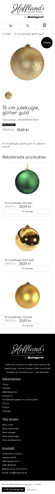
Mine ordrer (7, 425)
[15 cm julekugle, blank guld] (27, 238)
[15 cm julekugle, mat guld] (27, 295)
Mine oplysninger (10, 436)
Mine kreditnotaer (10, 429)
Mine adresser (9, 432)
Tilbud (5, 384)
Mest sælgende (9, 392)
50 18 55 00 (21, 469)
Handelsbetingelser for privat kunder (20, 400)
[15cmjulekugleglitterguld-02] (8, 95)
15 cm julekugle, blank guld (19, 260)
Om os (5, 403)
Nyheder (6, 388)
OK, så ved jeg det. (14, 490)
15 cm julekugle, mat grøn (18, 203)
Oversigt (6, 411)
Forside (6, 34)
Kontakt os (7, 396)
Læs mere (31, 490)
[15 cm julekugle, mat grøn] (27, 181)
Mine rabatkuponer (11, 440)
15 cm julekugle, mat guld (18, 317)
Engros (5, 407)
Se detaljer (27, 211)
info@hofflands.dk (18, 473)
